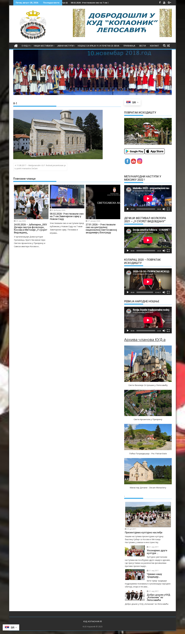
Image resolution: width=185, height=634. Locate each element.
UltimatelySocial (111, 632)
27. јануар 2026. (93, 221)
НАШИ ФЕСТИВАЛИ (43, 46)
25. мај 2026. (21, 221)
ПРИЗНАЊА (129, 46)
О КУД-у (26, 46)
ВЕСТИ (142, 46)
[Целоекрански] (168, 209)
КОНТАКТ (154, 46)
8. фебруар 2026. (59, 210)
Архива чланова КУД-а (144, 339)
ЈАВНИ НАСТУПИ (65, 46)
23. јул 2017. (132, 529)
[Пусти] (127, 209)
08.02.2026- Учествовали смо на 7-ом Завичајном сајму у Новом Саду (65, 2)
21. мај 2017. (154, 547)
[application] (148, 198)
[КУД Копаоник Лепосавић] (16, 45)
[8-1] (58, 158)
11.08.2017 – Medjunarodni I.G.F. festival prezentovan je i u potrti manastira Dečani (40, 167)
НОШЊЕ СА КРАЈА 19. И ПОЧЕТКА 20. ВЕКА (98, 46)
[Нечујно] (164, 209)
